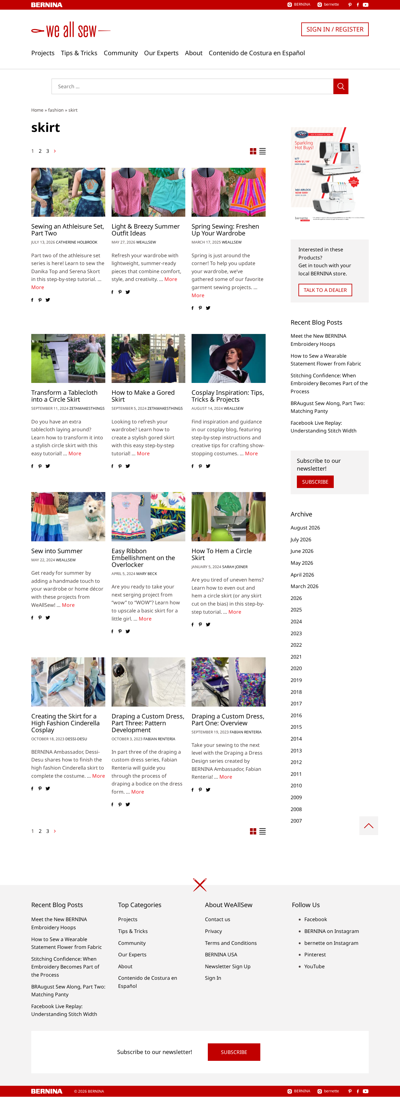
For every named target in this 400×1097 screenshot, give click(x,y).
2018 (296, 692)
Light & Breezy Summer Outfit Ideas (146, 229)
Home (37, 110)
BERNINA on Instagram (331, 931)
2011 (296, 774)
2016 (296, 715)
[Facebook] (32, 300)
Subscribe (315, 481)
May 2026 (302, 562)
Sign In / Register (335, 29)
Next (55, 151)
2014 (296, 738)
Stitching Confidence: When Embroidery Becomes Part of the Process (329, 383)
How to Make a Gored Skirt (143, 396)
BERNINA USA (221, 954)
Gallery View (253, 151)
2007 (296, 820)
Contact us (217, 919)
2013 (296, 750)
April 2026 (302, 574)
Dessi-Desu (76, 739)
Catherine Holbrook (76, 242)
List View (262, 151)
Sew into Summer (56, 551)
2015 (296, 726)
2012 (296, 762)
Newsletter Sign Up (228, 966)
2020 (296, 668)
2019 (296, 680)
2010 (296, 785)
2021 (296, 656)
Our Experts (161, 53)
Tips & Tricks (79, 53)
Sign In (213, 977)
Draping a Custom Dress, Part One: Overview (228, 719)
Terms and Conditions (231, 943)
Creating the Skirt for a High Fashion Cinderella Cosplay (65, 723)
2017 (296, 703)
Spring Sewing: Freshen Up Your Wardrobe (225, 229)
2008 (296, 809)
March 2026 (304, 586)
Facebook (315, 919)
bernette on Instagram (331, 943)
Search (340, 86)
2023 (296, 633)
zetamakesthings (87, 408)
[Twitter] (48, 300)
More (37, 287)
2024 (296, 621)
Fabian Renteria (159, 739)
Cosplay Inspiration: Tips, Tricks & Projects (228, 396)
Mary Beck (146, 573)
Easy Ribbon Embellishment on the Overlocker (143, 558)
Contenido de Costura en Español (257, 53)
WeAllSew (146, 242)
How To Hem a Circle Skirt (222, 554)
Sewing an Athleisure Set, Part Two (67, 229)
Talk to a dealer (325, 290)
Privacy (213, 931)
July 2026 (301, 539)
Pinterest (315, 954)
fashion (56, 110)
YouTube (314, 966)
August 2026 (305, 527)
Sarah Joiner (235, 566)
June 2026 (302, 551)
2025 (296, 609)
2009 (296, 797)
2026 (296, 598)
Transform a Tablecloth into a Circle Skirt (64, 396)
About (193, 53)
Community (121, 53)
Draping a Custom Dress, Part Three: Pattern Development (148, 723)
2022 (296, 644)
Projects (43, 53)
